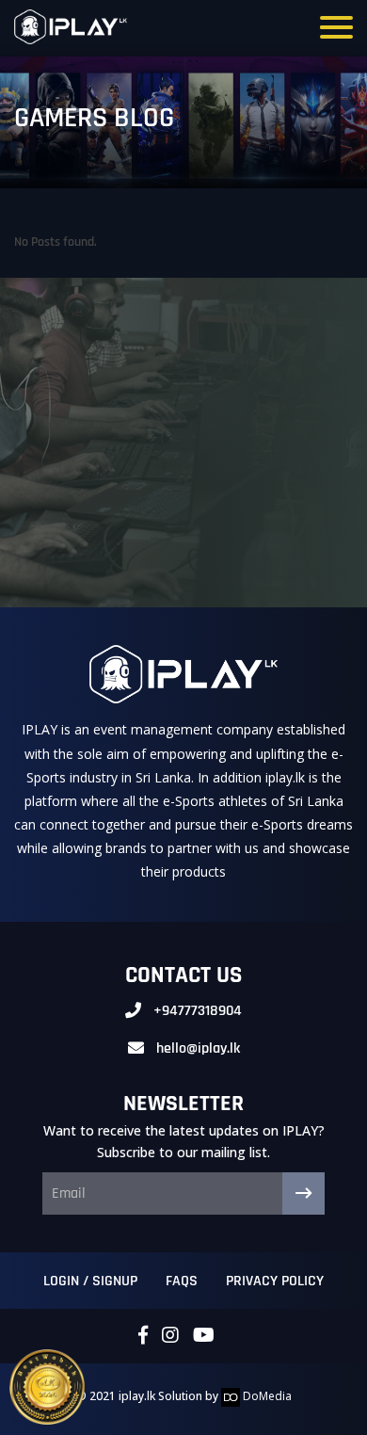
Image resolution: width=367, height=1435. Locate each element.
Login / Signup (90, 1281)
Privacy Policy (275, 1281)
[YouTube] (204, 1336)
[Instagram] (170, 1336)
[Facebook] (143, 1336)
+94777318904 (197, 1011)
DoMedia (266, 1396)
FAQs (182, 1281)
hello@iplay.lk (198, 1048)
